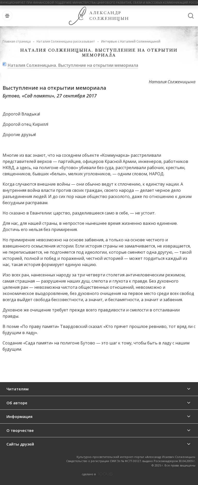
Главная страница (17, 41)
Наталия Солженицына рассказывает (66, 41)
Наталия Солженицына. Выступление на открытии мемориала (72, 65)
